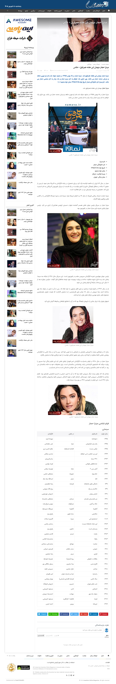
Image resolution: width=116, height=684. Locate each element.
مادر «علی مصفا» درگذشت (25, 182)
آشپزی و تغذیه (58, 11)
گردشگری (80, 11)
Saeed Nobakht (19, 680)
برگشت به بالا (12, 656)
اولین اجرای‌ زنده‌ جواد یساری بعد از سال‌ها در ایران (24, 104)
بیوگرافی (89, 64)
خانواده (49, 11)
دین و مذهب (41, 11)
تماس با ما (90, 666)
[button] (7, 11)
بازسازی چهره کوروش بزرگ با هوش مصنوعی (25, 114)
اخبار (103, 11)
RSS (108, 669)
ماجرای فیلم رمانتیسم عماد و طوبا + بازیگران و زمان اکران (24, 144)
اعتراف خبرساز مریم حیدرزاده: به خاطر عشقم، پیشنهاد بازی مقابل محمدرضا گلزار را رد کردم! (25, 85)
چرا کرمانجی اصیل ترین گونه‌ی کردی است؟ (26, 53)
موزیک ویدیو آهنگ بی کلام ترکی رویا (26, 73)
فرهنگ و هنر (96, 11)
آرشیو (26, 11)
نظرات (41, 70)
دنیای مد (67, 11)
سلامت (88, 11)
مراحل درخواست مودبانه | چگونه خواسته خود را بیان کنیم (25, 125)
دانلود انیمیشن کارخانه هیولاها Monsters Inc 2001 (25, 134)
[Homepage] (109, 11)
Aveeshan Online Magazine (91, 680)
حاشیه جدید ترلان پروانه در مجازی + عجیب (25, 164)
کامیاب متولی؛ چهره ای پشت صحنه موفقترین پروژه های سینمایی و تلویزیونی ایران (25, 95)
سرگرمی (33, 11)
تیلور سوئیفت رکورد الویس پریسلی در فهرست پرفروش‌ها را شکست (25, 175)
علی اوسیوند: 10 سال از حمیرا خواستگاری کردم (24, 63)
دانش (73, 11)
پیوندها (20, 11)
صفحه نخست (105, 64)
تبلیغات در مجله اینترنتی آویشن (102, 666)
